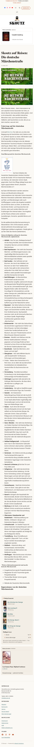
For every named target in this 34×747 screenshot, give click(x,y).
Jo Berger (4, 668)
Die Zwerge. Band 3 (13, 620)
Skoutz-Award (5, 711)
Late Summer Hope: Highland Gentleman (13, 667)
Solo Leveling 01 (12, 608)
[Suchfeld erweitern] (17, 12)
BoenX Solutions (19, 743)
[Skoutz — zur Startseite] (17, 20)
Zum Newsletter (6, 737)
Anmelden (26, 8)
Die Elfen (10, 614)
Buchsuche (4, 707)
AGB (3, 725)
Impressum (5, 720)
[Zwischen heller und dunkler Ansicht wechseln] (19, 7)
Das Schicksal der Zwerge (15, 602)
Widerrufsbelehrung (7, 727)
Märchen (10, 132)
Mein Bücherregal (6, 714)
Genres (3, 709)
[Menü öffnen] (16, 8)
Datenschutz (5, 723)
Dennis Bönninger (10, 637)
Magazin (4, 704)
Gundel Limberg (17, 35)
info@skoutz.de (6, 698)
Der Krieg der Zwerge (14, 626)
